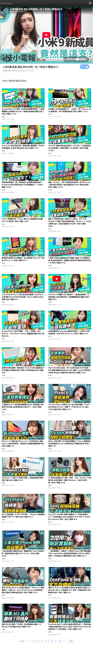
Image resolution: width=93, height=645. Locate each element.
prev (22, 641)
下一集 (84, 66)
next (70, 641)
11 (64, 641)
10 (60, 641)
